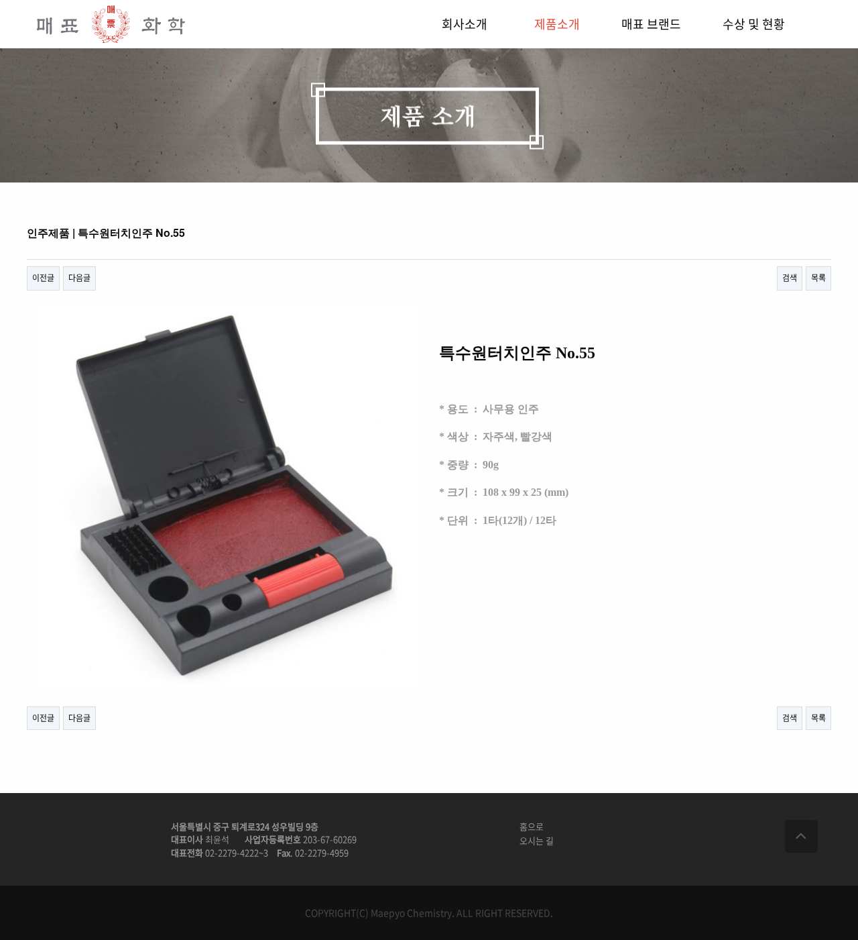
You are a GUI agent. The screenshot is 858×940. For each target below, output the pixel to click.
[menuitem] (477, 24)
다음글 (79, 278)
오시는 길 (536, 840)
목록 (818, 278)
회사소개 (464, 24)
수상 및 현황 (754, 24)
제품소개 (557, 24)
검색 (789, 278)
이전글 (43, 278)
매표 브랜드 (651, 24)
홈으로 (531, 826)
